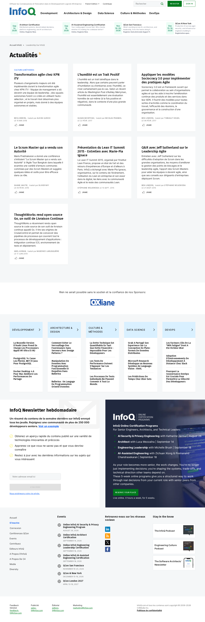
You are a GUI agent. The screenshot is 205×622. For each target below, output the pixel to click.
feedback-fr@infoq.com (16, 611)
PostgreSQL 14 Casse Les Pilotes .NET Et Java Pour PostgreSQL (25, 361)
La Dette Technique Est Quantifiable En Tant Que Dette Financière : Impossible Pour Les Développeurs (102, 348)
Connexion (15, 528)
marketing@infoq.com (83, 608)
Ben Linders (20, 118)
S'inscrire (14, 523)
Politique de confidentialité (149, 610)
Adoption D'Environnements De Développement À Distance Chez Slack (177, 360)
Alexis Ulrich (43, 118)
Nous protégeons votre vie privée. (25, 493)
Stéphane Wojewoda (88, 188)
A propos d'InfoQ (18, 554)
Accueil (13, 517)
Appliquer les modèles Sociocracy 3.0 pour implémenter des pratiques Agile (166, 78)
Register (174, 4)
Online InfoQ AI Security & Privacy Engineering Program (81, 526)
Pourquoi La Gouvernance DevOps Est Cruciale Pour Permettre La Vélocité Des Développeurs (177, 376)
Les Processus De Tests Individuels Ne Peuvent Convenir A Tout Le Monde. (102, 380)
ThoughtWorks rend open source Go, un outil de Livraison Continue (38, 216)
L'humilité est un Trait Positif (98, 74)
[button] (35, 487)
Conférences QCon (19, 533)
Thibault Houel (172, 118)
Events (13, 538)
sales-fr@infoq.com (37, 609)
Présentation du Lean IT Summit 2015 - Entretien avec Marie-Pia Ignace (101, 151)
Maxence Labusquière (48, 251)
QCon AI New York (72, 573)
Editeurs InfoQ (17, 548)
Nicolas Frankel (113, 118)
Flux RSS (40, 55)
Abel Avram (20, 251)
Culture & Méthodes (133, 13)
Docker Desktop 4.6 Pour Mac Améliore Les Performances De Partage (25, 375)
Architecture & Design (78, 13)
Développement (23, 329)
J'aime (21, 125)
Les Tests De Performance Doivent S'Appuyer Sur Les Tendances (101, 365)
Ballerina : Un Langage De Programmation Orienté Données (63, 384)
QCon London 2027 (73, 581)
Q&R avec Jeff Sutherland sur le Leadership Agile (165, 149)
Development (49, 13)
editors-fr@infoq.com (58, 609)
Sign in (189, 4)
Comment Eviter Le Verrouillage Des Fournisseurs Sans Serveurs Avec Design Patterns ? (63, 348)
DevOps (154, 13)
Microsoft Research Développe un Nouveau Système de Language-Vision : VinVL (140, 365)
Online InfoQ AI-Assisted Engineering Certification (76, 556)
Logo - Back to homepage (23, 12)
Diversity (14, 569)
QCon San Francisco (73, 565)
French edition (91, 4)
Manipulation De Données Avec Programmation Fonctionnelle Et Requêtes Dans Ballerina (60, 367)
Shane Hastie (21, 185)
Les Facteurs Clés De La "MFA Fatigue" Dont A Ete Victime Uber (178, 345)
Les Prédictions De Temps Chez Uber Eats (139, 377)
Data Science (106, 13)
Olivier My (43, 185)
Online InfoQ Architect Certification (75, 536)
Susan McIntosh (86, 118)
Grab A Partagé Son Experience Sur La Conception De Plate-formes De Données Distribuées (139, 348)
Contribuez (15, 543)
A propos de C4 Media (17, 561)
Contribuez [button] (107, 4)
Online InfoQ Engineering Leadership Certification (76, 546)
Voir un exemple (48, 426)
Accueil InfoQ (16, 45)
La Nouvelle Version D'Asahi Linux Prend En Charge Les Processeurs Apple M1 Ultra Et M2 (26, 347)
